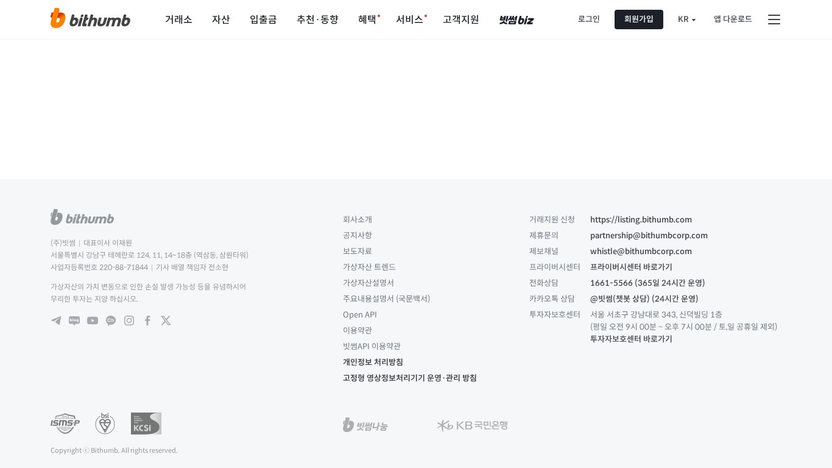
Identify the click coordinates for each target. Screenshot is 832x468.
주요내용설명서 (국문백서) (386, 299)
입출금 (263, 19)
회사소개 (357, 219)
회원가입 (639, 19)
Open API (360, 315)
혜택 (367, 19)
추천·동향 (318, 19)
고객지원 (461, 19)
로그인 (589, 19)
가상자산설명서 (368, 283)
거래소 (178, 19)
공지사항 (357, 235)
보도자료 (357, 251)
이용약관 (357, 330)
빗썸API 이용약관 (372, 346)
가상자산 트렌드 (369, 267)
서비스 (409, 19)
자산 (221, 19)
